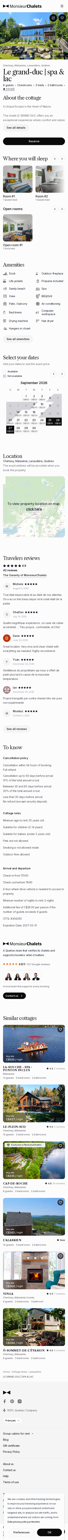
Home (6, 1371)
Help (6, 1476)
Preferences (21, 1532)
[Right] (62, 35)
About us (8, 1464)
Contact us (11, 995)
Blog (5, 1439)
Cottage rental (19, 1371)
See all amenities (18, 339)
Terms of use (11, 1482)
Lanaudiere (35, 1371)
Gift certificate (11, 1445)
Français (10, 1420)
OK (49, 1532)
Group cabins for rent (16, 1433)
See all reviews (17, 729)
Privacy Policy (11, 1451)
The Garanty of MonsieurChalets (25, 575)
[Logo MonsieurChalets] (22, 6)
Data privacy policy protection (24, 1521)
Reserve (34, 141)
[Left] (5, 35)
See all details (16, 127)
